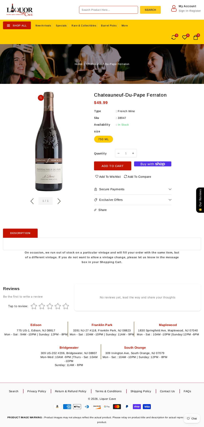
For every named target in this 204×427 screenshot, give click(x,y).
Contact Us (167, 391)
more (125, 25)
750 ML (103, 139)
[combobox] (108, 10)
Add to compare (139, 176)
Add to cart (113, 166)
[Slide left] (32, 200)
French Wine (126, 111)
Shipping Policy (140, 391)
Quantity (100, 153)
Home (79, 64)
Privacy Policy (36, 391)
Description (20, 233)
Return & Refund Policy (70, 391)
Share (102, 210)
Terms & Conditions (108, 391)
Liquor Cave (108, 398)
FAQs (187, 391)
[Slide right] (59, 200)
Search (14, 391)
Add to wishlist (110, 176)
